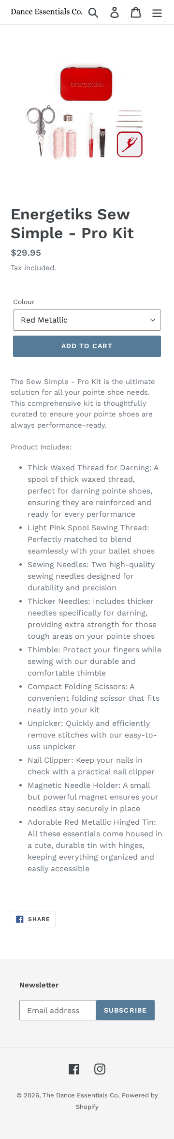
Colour (24, 302)
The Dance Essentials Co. (81, 1095)
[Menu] (157, 12)
